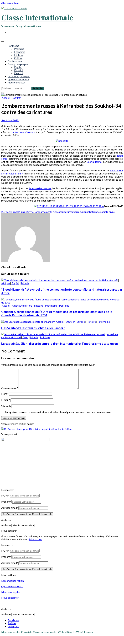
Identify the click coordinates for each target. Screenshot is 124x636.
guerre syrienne (80, 211)
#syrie (30, 211)
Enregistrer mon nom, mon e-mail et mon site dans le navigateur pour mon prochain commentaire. (58, 412)
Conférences (15, 61)
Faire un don (35, 539)
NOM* (5, 495)
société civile (107, 211)
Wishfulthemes (84, 631)
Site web (6, 405)
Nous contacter (16, 82)
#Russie (22, 211)
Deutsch (18, 73)
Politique (19, 48)
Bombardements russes (47, 211)
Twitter (12, 623)
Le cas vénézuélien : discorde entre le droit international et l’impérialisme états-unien (59, 343)
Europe (81, 321)
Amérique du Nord (22, 305)
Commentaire (9, 388)
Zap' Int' (16, 97)
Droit (25, 337)
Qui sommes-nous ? (18, 79)
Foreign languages (18, 64)
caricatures (66, 211)
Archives (6, 525)
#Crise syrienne (9, 211)
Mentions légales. (11, 631)
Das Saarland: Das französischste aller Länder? (33, 328)
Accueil (6, 97)
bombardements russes (23, 132)
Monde (25, 283)
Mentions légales (10, 591)
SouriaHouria (94, 161)
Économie (19, 51)
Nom (5, 393)
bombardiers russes (40, 188)
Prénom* (6, 501)
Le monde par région (19, 76)
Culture (18, 57)
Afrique (5, 283)
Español (18, 70)
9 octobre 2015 (10, 120)
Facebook (13, 620)
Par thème (13, 45)
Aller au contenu (10, 2)
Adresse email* (9, 507)
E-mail (5, 399)
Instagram (13, 626)
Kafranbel (94, 211)
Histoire (18, 54)
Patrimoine (51, 305)
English (18, 67)
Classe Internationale (37, 17)
